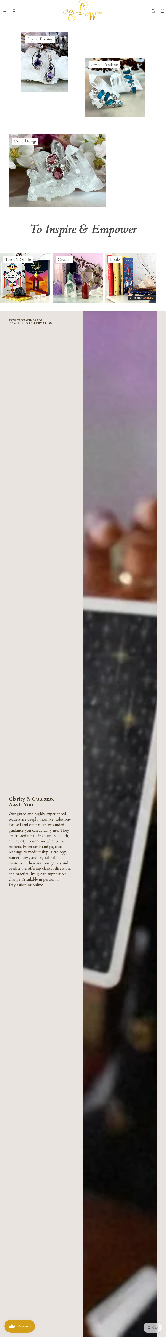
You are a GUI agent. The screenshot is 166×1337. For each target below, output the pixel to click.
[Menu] (5, 11)
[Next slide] (152, 278)
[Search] (14, 11)
